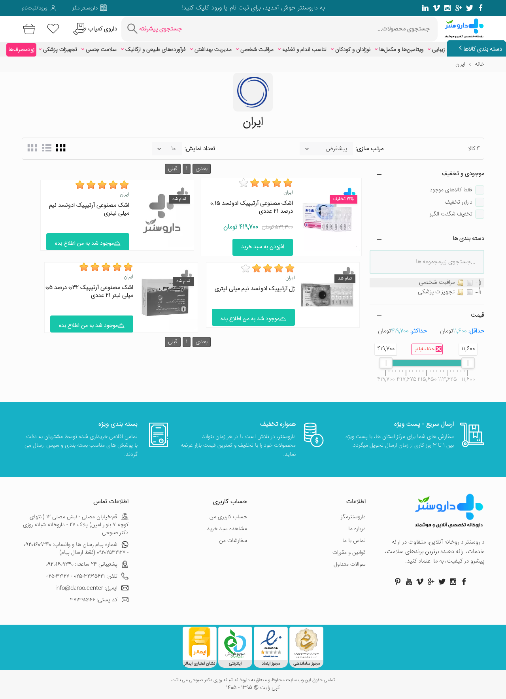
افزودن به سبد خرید (262, 247)
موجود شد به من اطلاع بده (84, 243)
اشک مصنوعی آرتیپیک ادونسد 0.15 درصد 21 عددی (251, 207)
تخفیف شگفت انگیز (451, 214)
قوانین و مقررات (349, 553)
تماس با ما (354, 541)
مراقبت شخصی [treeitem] (437, 282)
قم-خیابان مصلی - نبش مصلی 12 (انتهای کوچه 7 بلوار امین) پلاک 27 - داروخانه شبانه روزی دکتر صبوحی (75, 525)
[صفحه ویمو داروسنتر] (436, 7)
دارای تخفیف (458, 202)
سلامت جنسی (101, 49)
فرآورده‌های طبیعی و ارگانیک (155, 49)
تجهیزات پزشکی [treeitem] (436, 292)
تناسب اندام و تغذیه (304, 49)
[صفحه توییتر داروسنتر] (469, 7)
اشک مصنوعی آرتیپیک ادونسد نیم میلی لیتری (89, 209)
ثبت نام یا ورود (229, 8)
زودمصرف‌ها (21, 49)
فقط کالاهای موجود (451, 190)
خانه (479, 64)
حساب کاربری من (228, 517)
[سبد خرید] (28, 29)
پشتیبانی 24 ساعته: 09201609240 (81, 565)
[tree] (427, 287)
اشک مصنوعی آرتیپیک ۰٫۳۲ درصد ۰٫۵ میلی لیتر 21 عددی (89, 291)
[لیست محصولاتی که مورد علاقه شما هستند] (53, 29)
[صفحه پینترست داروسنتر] (397, 581)
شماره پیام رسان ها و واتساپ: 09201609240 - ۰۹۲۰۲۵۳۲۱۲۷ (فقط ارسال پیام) (75, 549)
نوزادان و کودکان (352, 49)
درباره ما (357, 529)
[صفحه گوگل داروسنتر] (458, 7)
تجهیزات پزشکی (60, 49)
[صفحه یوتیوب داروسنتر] (408, 581)
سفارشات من (233, 541)
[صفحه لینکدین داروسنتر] (425, 7)
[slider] (468, 362)
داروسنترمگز (353, 517)
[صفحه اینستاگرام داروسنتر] (453, 581)
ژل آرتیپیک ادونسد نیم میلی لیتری (255, 288)
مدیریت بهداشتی (213, 49)
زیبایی (438, 49)
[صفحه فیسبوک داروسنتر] (480, 7)
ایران (288, 192)
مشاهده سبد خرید (227, 529)
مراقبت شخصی (257, 49)
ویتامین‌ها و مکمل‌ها (401, 49)
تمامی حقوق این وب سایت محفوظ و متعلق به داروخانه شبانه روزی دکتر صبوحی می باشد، (253, 680)
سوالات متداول (350, 565)
